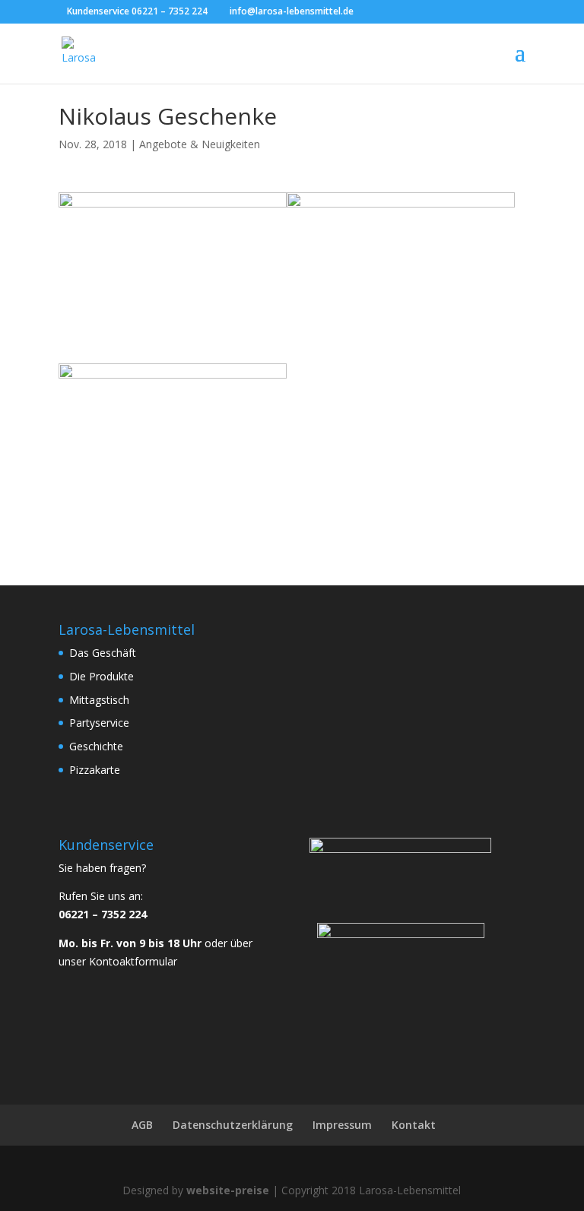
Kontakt (414, 1124)
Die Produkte (101, 676)
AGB (142, 1124)
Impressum (342, 1124)
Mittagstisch (99, 700)
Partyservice (99, 722)
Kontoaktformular (133, 961)
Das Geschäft (102, 652)
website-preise (227, 1190)
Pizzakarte (94, 769)
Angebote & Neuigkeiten (199, 144)
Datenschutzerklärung (233, 1124)
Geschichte (96, 746)
